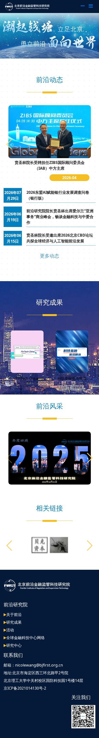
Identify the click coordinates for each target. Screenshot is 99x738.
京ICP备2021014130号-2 (25, 688)
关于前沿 (14, 614)
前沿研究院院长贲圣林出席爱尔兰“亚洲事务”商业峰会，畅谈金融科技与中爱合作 (59, 216)
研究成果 (14, 622)
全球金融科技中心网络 (25, 637)
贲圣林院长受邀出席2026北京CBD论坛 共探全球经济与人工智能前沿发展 (59, 238)
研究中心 (14, 645)
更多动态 (49, 255)
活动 (10, 630)
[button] (90, 144)
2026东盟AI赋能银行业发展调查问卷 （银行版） (57, 195)
